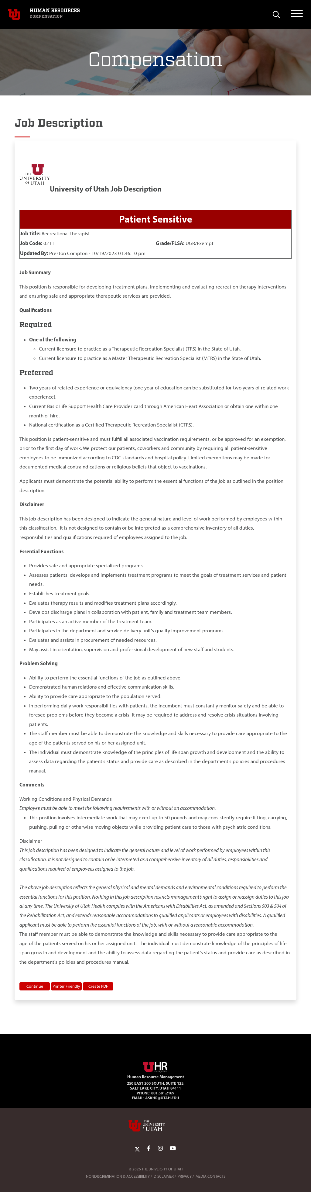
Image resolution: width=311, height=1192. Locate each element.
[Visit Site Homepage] (155, 1066)
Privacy (185, 1176)
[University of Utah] (155, 1126)
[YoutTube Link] (173, 1148)
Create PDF (98, 986)
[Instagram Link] (160, 1148)
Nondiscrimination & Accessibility (118, 1176)
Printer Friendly (66, 986)
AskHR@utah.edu (162, 1097)
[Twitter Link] (137, 1148)
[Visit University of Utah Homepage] (14, 14)
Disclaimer (164, 1176)
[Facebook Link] (148, 1148)
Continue (34, 986)
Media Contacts (210, 1176)
